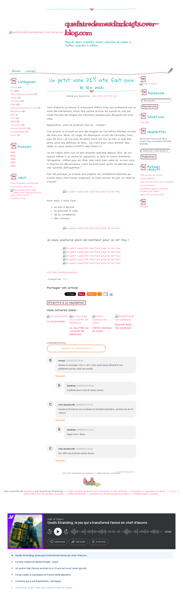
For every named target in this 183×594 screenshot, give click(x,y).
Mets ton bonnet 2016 (152, 195)
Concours (16, 125)
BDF (13, 115)
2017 (13, 152)
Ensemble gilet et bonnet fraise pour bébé (154, 190)
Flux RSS (144, 122)
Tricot (14, 87)
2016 (13, 156)
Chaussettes (17, 132)
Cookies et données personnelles (110, 494)
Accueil (16, 70)
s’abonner (60, 542)
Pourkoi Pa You (18, 198)
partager (80, 542)
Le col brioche (148, 185)
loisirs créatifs (19, 128)
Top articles (120, 491)
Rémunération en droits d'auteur (44, 494)
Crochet (15, 101)
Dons (13, 135)
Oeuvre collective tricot (24, 108)
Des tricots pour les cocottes (156, 182)
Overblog (115, 473)
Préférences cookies (146, 494)
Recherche (150, 106)
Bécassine (16, 111)
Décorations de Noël (22, 94)
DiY (12, 91)
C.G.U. (173, 491)
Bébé (13, 121)
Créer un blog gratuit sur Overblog (88, 491)
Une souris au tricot (151, 175)
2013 (13, 166)
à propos (101, 542)
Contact (31, 70)
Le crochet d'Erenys (22, 186)
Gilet (13, 104)
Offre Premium (77, 494)
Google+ (144, 206)
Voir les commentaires (62, 272)
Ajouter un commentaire (76, 348)
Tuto (13, 118)
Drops (14, 98)
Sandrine (28, 491)
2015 (13, 159)
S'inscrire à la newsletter (66, 302)
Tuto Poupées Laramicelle (25, 183)
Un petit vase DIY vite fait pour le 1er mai (91, 83)
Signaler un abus (155, 491)
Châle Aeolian (147, 178)
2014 (13, 162)
